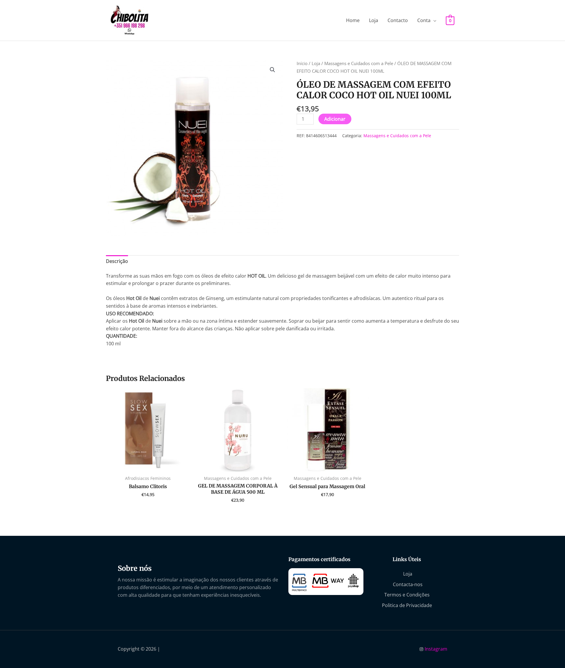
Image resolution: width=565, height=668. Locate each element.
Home (353, 20)
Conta (424, 20)
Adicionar (334, 119)
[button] (272, 69)
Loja (373, 20)
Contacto (398, 20)
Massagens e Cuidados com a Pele (358, 63)
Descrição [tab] (117, 261)
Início (302, 63)
